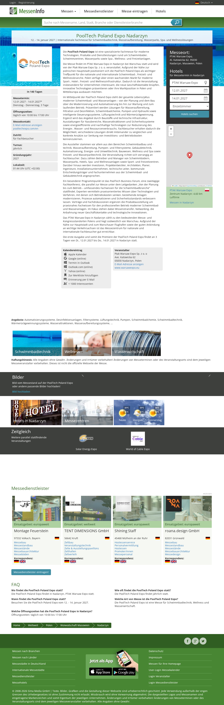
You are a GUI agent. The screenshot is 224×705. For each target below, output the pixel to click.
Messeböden (21, 554)
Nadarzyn (103, 625)
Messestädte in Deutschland (29, 663)
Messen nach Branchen (26, 651)
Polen (49, 625)
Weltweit (33, 625)
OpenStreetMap (192, 186)
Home (16, 625)
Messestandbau (23, 545)
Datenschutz (156, 651)
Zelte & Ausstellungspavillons (81, 548)
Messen (67, 11)
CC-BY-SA (209, 186)
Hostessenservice (125, 542)
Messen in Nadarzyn (182, 202)
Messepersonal (123, 554)
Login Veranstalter (159, 676)
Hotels (161, 11)
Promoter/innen (124, 551)
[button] (190, 155)
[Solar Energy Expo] (86, 438)
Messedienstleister (99, 11)
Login (13, 2)
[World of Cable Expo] (138, 438)
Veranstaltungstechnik (77, 545)
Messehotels (19, 682)
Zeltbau (68, 542)
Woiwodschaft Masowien (74, 625)
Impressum (155, 657)
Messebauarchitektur (26, 551)
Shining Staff (125, 531)
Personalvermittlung (126, 545)
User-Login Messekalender (164, 670)
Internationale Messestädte (28, 670)
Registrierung (26, 2)
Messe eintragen (135, 11)
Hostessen (121, 548)
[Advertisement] (112, 307)
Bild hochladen (21, 391)
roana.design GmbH (182, 531)
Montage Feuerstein (31, 531)
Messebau (20, 542)
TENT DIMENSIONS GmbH (86, 531)
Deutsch (206, 2)
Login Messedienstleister (163, 682)
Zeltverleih (70, 554)
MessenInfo (27, 10)
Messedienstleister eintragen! (31, 572)
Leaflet (175, 186)
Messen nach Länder (24, 657)
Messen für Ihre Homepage (165, 663)
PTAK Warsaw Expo (181, 190)
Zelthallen (70, 551)
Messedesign (172, 554)
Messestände (22, 548)
